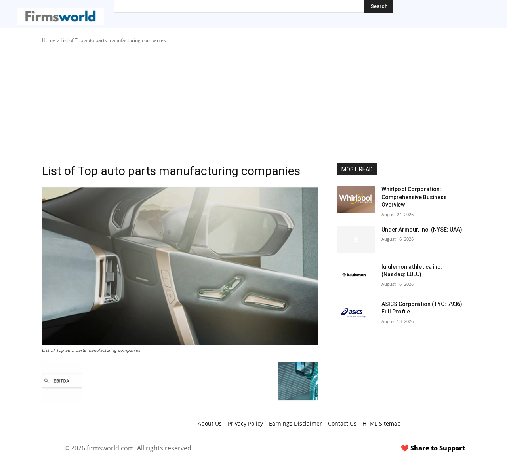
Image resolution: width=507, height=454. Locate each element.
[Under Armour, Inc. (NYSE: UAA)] (356, 239)
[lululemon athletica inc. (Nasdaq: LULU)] (356, 276)
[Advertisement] (253, 103)
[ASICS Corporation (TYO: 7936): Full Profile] (356, 313)
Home (48, 40)
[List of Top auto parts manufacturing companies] (180, 265)
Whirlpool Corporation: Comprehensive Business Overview (414, 197)
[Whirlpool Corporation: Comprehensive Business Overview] (356, 199)
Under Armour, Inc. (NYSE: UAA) (421, 229)
